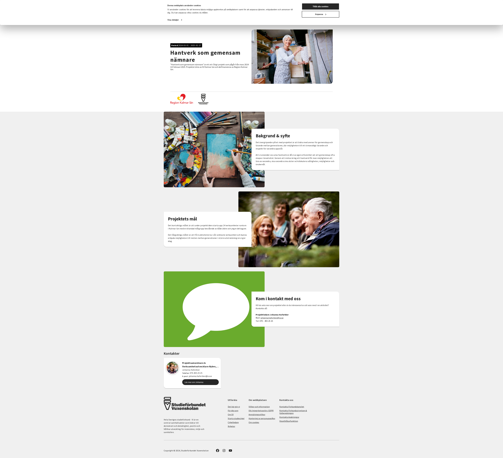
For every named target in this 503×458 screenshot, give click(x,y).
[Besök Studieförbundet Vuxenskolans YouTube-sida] (230, 451)
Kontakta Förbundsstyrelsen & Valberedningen (293, 411)
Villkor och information (259, 406)
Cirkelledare (233, 422)
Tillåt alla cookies (320, 6)
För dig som (233, 410)
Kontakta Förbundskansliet (291, 406)
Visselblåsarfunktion (288, 421)
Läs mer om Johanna (194, 382)
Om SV (231, 414)
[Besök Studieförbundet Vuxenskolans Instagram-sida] (224, 451)
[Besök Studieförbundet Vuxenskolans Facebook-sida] (217, 451)
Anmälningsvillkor (257, 414)
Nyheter (231, 426)
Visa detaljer (173, 20)
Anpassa (319, 14)
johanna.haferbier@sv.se (272, 317)
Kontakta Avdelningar (289, 417)
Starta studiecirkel (236, 418)
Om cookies (254, 422)
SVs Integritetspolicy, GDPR (261, 410)
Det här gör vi (234, 406)
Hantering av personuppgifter (262, 418)
